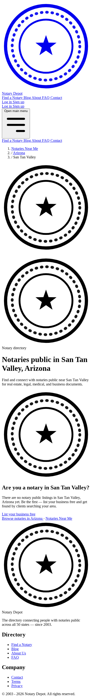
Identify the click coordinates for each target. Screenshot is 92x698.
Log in (7, 102)
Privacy (17, 686)
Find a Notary (13, 98)
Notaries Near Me (24, 149)
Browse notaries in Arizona (22, 518)
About (37, 98)
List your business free (18, 514)
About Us (18, 653)
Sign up (18, 102)
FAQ (46, 98)
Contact (56, 98)
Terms (16, 682)
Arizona (19, 153)
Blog (28, 98)
